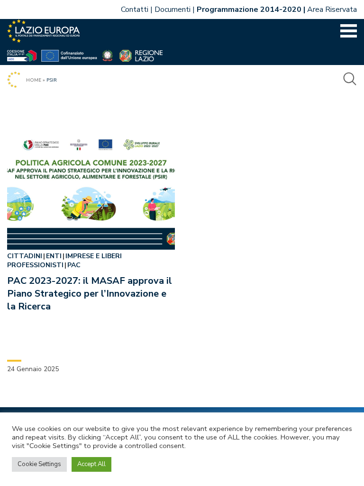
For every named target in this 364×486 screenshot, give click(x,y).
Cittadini (24, 256)
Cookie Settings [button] (39, 464)
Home (33, 80)
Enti (54, 256)
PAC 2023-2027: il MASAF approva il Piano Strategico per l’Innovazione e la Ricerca (89, 293)
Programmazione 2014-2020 (249, 9)
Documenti (173, 9)
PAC (74, 265)
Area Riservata (332, 9)
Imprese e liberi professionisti (64, 261)
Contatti (134, 9)
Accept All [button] (91, 464)
